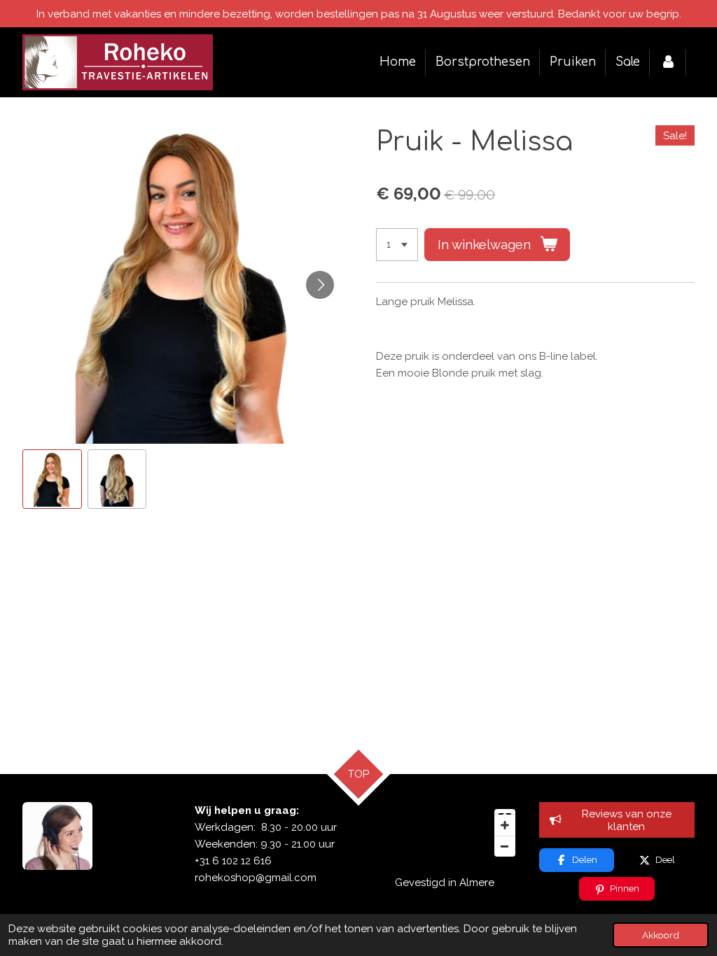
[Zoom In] (504, 825)
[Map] (444, 833)
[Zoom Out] (504, 846)
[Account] (668, 62)
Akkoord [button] (660, 935)
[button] (52, 479)
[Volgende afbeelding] (320, 285)
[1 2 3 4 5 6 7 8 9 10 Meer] (397, 244)
